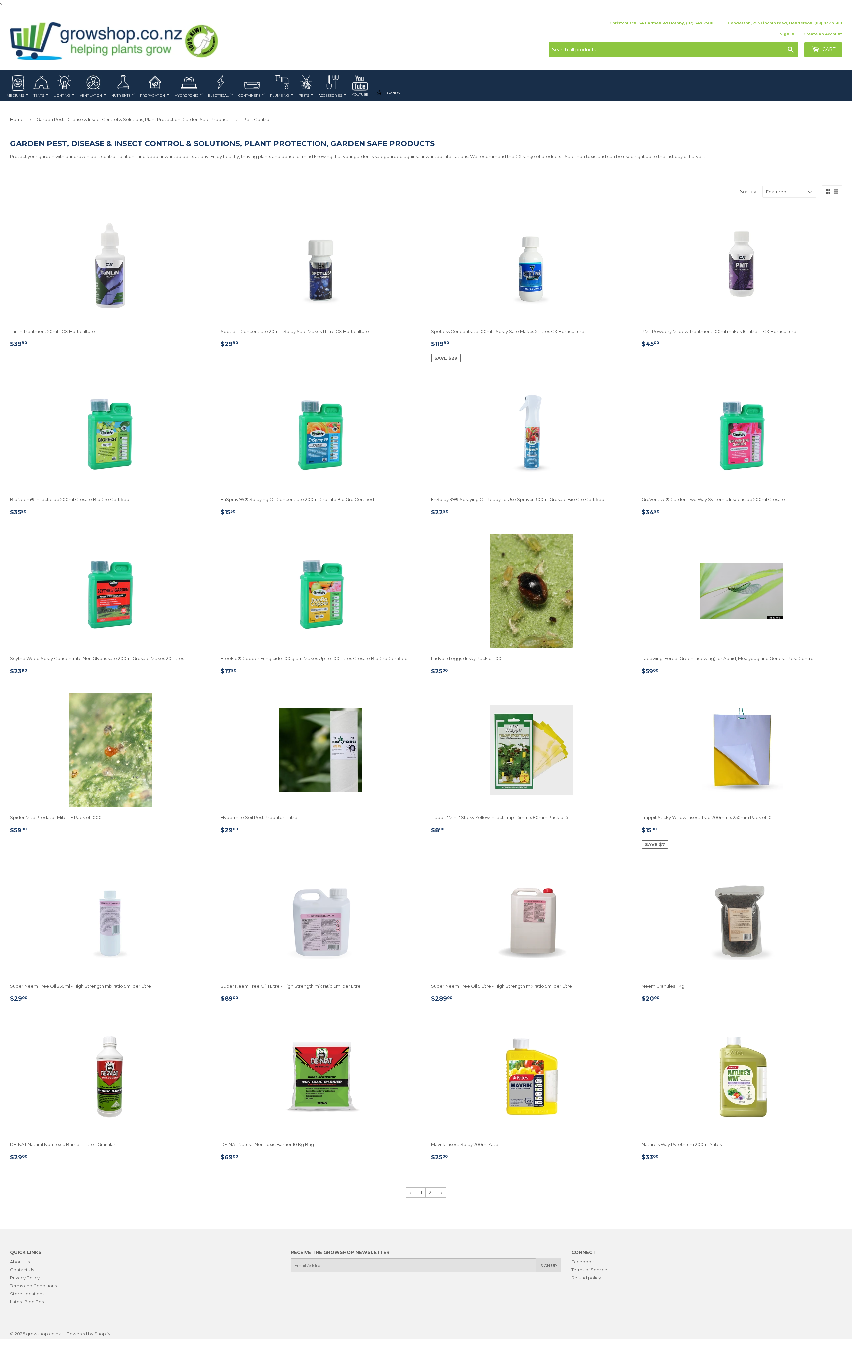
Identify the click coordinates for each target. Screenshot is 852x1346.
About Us (20, 1261)
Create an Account (822, 34)
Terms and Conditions (33, 1285)
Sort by (748, 192)
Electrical (219, 95)
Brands (392, 93)
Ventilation (91, 95)
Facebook (582, 1261)
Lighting (62, 95)
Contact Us (22, 1269)
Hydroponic (187, 95)
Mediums (16, 95)
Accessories (331, 95)
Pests (304, 95)
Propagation (153, 95)
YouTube (360, 94)
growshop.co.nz (43, 1333)
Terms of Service (589, 1269)
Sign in (787, 34)
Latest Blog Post (27, 1301)
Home (17, 119)
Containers (249, 95)
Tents (39, 95)
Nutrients (121, 95)
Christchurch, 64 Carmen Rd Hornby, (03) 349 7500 (661, 23)
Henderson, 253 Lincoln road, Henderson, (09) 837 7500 (785, 23)
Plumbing (280, 95)
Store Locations (27, 1293)
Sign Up (548, 1265)
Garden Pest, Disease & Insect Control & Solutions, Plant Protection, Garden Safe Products (133, 119)
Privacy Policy (25, 1277)
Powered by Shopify (88, 1333)
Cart (828, 49)
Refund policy (586, 1277)
